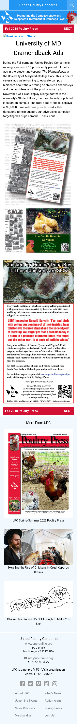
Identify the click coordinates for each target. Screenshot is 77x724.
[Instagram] (54, 684)
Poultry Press (53, 708)
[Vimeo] (38, 684)
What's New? (53, 693)
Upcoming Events (26, 700)
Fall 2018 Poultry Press (21, 28)
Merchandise (23, 715)
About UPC (22, 693)
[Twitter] (30, 684)
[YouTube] (46, 684)
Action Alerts (53, 700)
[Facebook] (22, 684)
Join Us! (50, 715)
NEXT (68, 28)
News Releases (25, 708)
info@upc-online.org (40, 658)
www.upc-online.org (38, 643)
